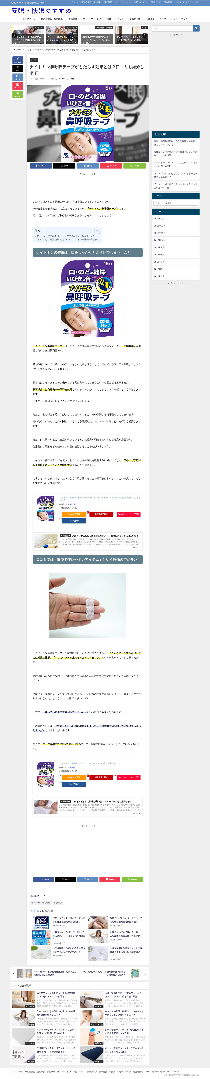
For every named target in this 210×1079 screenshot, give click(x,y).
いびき (178, 2)
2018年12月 (160, 226)
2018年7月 (159, 262)
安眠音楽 (168, 2)
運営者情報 (138, 1072)
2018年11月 (159, 233)
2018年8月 (159, 255)
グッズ (59, 903)
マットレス (126, 2)
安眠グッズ (155, 2)
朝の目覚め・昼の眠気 (91, 2)
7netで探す (74, 521)
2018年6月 (159, 269)
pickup (37, 903)
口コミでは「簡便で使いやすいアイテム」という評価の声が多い (68, 239)
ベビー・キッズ (191, 2)
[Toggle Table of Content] (95, 231)
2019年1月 (159, 218)
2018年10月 (160, 240)
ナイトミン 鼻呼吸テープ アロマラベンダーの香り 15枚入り (87, 763)
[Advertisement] (88, 183)
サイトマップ (173, 1072)
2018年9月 (159, 247)
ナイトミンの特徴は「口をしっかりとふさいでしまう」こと (66, 236)
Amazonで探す (74, 514)
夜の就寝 (108, 2)
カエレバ (71, 504)
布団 (136, 2)
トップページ (72, 2)
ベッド (144, 2)
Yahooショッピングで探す (129, 514)
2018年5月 (159, 276)
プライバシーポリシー (155, 1072)
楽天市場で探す (101, 514)
